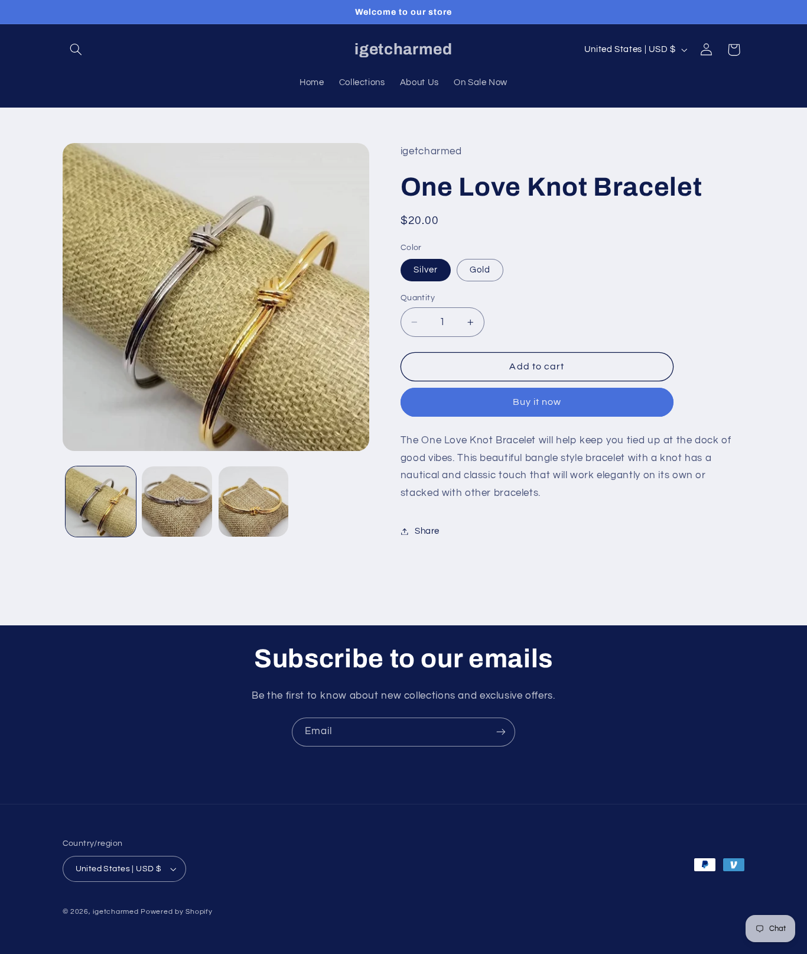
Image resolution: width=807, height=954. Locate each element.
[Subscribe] (501, 732)
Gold (480, 269)
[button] (76, 49)
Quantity (418, 298)
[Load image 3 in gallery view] (254, 501)
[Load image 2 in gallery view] (177, 501)
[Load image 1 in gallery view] (101, 501)
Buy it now (537, 402)
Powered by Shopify (176, 911)
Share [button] (427, 531)
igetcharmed (115, 911)
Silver (426, 269)
